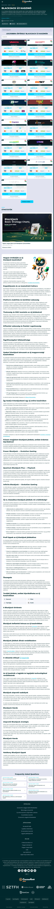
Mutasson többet (26, 201)
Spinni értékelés (39, 156)
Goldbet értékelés (14, 96)
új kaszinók (34, 627)
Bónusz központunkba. (31, 397)
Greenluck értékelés (39, 116)
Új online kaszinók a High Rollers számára (26, 814)
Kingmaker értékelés (14, 136)
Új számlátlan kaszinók (26, 816)
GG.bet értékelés (39, 96)
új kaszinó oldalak (11, 652)
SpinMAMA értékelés (14, 156)
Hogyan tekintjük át (27, 846)
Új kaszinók (24, 659)
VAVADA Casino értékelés (14, 56)
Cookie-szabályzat (9, 908)
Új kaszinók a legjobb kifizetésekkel (27, 818)
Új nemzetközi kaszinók (27, 832)
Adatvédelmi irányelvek (21, 908)
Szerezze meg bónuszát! (14, 54)
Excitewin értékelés (39, 136)
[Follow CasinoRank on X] (25, 872)
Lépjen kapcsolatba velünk (26, 856)
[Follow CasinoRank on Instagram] (22, 872)
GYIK (27, 851)
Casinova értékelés (14, 196)
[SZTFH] (10, 888)
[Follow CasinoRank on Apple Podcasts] (34, 872)
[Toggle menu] (2, 1)
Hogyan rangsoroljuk (26, 848)
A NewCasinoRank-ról (26, 844)
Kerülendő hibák (27, 827)
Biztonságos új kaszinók (27, 811)
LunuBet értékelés (14, 176)
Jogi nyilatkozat (27, 853)
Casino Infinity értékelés (39, 56)
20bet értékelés (14, 116)
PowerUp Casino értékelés (39, 76)
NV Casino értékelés (14, 76)
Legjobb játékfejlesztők (27, 835)
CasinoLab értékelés (39, 176)
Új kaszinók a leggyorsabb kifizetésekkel (27, 809)
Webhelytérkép (45, 908)
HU (26, 875)
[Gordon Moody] (40, 888)
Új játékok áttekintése (26, 830)
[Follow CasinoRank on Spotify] (31, 872)
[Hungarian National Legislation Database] (27, 888)
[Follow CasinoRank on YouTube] (28, 872)
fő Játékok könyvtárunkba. (34, 282)
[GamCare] (24, 893)
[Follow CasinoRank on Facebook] (19, 872)
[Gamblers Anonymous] (49, 888)
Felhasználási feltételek (34, 908)
